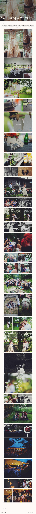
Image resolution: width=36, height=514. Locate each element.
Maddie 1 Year (4, 512)
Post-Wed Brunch (31, 512)
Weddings (2, 23)
